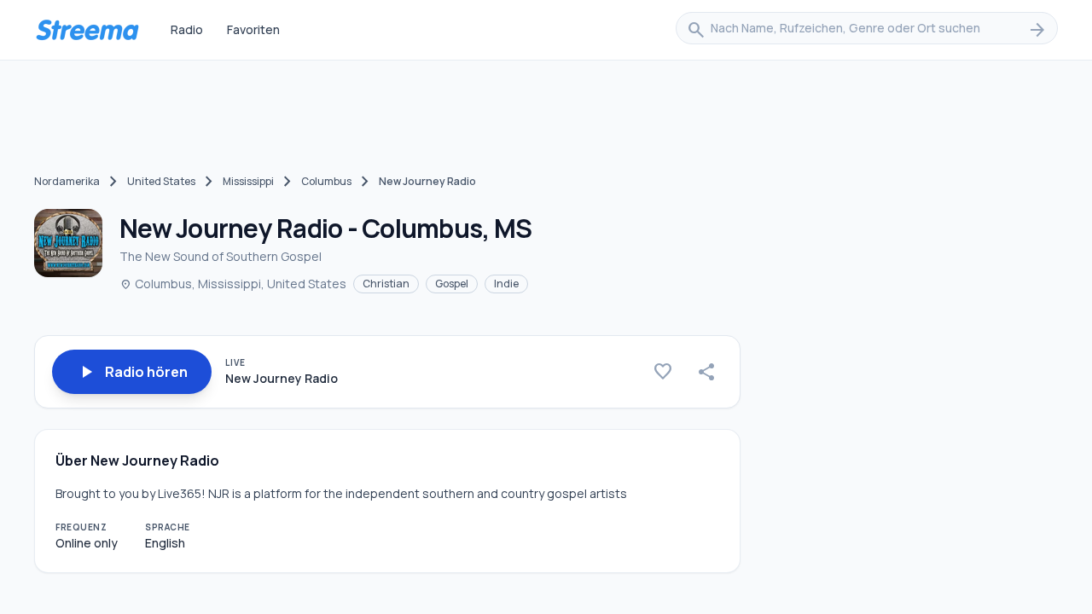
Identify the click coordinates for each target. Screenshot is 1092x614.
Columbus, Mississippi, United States (232, 283)
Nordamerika (67, 181)
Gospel (451, 283)
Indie (506, 283)
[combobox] (867, 30)
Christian (386, 283)
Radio (187, 29)
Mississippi (248, 181)
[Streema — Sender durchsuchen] (87, 30)
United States (161, 181)
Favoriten (253, 29)
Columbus (326, 181)
